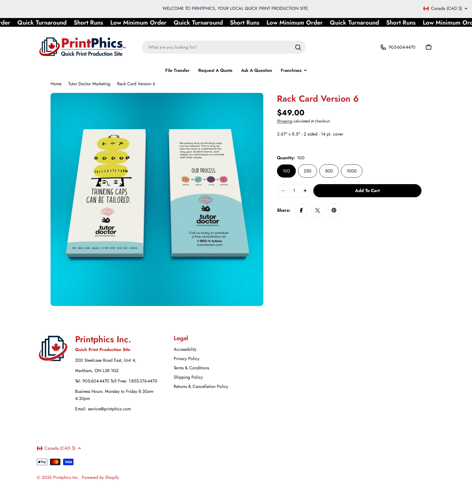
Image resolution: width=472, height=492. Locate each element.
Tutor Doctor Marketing (89, 84)
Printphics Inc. (66, 477)
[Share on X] (317, 210)
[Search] (298, 47)
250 (307, 171)
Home (56, 84)
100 (286, 171)
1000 (352, 171)
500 (329, 171)
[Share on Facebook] (301, 210)
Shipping (284, 121)
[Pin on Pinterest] (334, 210)
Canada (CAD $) (446, 8)
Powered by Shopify (100, 477)
